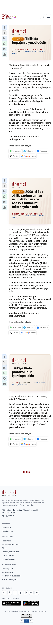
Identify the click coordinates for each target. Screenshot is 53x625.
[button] (4, 27)
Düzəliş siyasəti (8, 555)
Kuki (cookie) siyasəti (10, 580)
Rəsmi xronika (7, 531)
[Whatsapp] (4, 592)
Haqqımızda (6, 541)
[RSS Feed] (37, 592)
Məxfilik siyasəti (8, 572)
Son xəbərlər (6, 528)
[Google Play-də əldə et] (31, 603)
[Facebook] (9, 592)
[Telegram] (26, 592)
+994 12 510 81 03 (8, 513)
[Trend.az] (9, 16)
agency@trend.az (8, 516)
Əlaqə (4, 548)
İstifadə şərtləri (7, 569)
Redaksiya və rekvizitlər (11, 545)
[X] (15, 592)
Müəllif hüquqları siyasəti (11, 576)
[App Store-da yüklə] (11, 603)
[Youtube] (20, 592)
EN (22, 621)
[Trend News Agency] (9, 493)
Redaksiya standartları (10, 552)
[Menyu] (48, 16)
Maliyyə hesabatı (8, 559)
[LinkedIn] (31, 592)
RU (31, 621)
